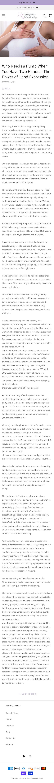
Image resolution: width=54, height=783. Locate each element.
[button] (3, 16)
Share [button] (7, 88)
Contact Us (10, 738)
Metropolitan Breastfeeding (23, 778)
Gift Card (9, 744)
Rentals (9, 719)
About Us (10, 725)
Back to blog (29, 693)
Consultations (12, 713)
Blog (8, 732)
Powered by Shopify (37, 778)
